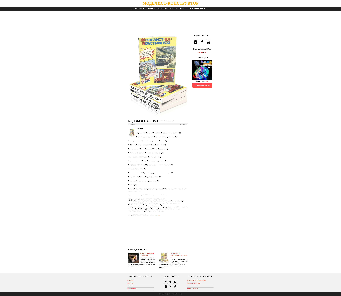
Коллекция (180, 8)
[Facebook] (202, 42)
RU (199, 52)
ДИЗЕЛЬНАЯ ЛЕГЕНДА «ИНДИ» (196, 280)
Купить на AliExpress (202, 85)
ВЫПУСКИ (130, 286)
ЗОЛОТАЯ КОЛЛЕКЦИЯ (194, 283)
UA (205, 52)
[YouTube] (209, 42)
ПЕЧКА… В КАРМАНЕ (193, 286)
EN (202, 52)
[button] (143, 9)
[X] (170, 286)
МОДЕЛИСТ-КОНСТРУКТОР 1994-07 (179, 255)
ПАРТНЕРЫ (130, 283)
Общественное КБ (196, 8)
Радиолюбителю (164, 8)
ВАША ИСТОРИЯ (132, 289)
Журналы (184, 124)
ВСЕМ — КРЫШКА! (192, 289)
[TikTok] (175, 286)
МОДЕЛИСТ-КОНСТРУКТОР (170, 3)
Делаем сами (137, 8)
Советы (150, 8)
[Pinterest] (170, 282)
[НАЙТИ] (208, 9)
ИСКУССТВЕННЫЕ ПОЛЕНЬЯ (147, 254)
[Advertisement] (170, 22)
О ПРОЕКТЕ (131, 280)
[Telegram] (195, 42)
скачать (157, 215)
